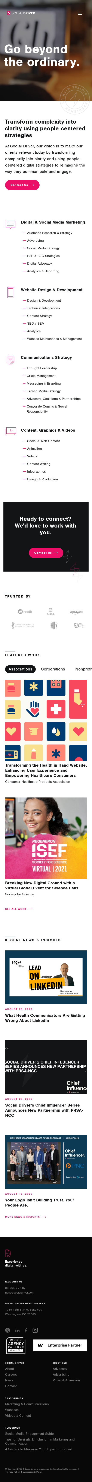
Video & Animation (66, 1380)
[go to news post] (46, 977)
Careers (11, 1375)
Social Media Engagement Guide (29, 1434)
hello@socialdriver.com (19, 1292)
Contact (10, 1386)
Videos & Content (18, 1416)
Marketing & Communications (27, 1404)
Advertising (61, 1375)
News (9, 1380)
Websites (12, 1410)
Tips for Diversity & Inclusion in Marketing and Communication (40, 1442)
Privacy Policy (13, 1472)
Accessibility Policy (32, 1472)
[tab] (20, 669)
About (9, 1369)
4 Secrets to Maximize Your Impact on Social (38, 1449)
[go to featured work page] (46, 720)
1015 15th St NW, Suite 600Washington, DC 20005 (23, 1312)
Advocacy (60, 1369)
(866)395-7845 (15, 1288)
